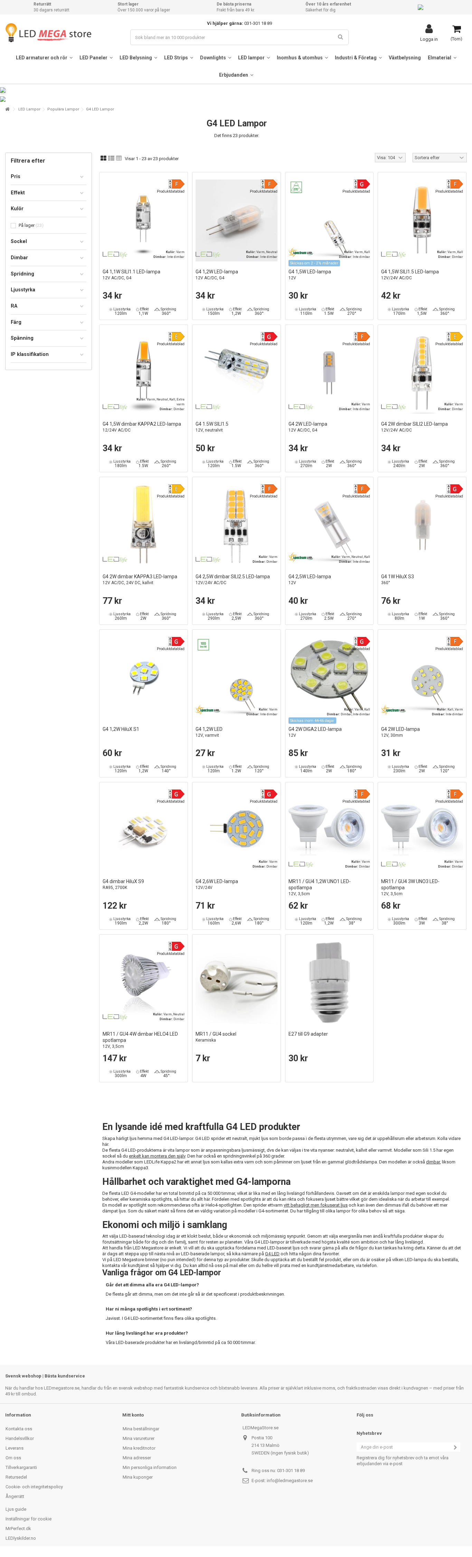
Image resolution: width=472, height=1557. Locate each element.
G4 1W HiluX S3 (397, 579)
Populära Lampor (63, 109)
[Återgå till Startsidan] (7, 109)
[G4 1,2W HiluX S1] (144, 678)
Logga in (429, 39)
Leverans (14, 1448)
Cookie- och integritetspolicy (34, 1486)
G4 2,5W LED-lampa (310, 579)
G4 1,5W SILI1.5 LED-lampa (410, 274)
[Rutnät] (103, 158)
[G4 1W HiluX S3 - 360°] (422, 525)
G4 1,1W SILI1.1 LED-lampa (131, 274)
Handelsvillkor (20, 1438)
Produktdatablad (171, 191)
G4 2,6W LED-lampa (217, 884)
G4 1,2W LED (209, 732)
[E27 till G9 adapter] (329, 983)
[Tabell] (119, 158)
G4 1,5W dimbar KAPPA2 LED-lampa (142, 427)
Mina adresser (137, 1457)
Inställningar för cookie (28, 1518)
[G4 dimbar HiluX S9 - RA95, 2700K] (144, 830)
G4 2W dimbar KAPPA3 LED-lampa (140, 579)
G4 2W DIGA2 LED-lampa (315, 732)
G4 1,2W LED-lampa (217, 274)
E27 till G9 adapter (308, 1034)
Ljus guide (16, 1509)
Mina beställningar (141, 1428)
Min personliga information (150, 1467)
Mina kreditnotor (139, 1448)
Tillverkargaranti (21, 1467)
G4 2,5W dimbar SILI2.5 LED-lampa (233, 579)
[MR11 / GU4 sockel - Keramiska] (236, 983)
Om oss (13, 1457)
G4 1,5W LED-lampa (310, 274)
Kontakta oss (19, 1428)
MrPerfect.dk (18, 1528)
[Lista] (111, 158)
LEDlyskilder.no (21, 1538)
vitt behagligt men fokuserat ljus (316, 1205)
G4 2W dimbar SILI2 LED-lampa (414, 427)
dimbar (433, 1161)
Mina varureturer (138, 1438)
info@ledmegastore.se (290, 1480)
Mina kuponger (138, 1477)
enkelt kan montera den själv (157, 1156)
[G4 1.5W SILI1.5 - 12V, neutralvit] (236, 373)
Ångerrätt (15, 1496)
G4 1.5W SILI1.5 (212, 427)
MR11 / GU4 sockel (216, 1037)
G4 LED (272, 1253)
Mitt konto (133, 1415)
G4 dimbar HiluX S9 (123, 884)
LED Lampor (29, 109)
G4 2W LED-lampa (308, 427)
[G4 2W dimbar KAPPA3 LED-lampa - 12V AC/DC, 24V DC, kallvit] (144, 525)
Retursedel (16, 1477)
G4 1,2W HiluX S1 (121, 729)
